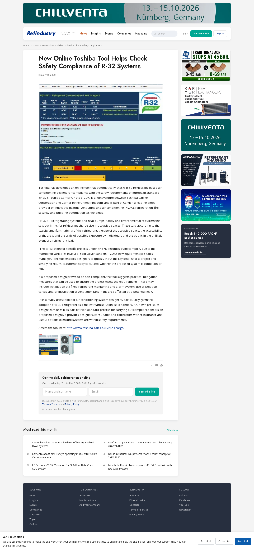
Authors (34, 524)
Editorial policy (137, 500)
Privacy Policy (72, 404)
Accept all (243, 541)
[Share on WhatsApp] (161, 365)
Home (26, 45)
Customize (224, 541)
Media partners (87, 500)
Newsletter (185, 509)
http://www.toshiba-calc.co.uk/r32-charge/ (95, 328)
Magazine (141, 34)
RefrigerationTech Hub (68, 33)
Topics (33, 519)
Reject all (206, 541)
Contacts (134, 504)
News (83, 34)
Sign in (220, 33)
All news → (172, 430)
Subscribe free (201, 33)
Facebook (184, 500)
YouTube (184, 504)
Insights (96, 34)
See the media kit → (195, 252)
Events (109, 34)
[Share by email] (156, 365)
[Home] (41, 33)
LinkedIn (183, 495)
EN (184, 33)
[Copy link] (151, 365)
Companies (124, 34)
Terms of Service (51, 404)
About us (134, 495)
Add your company (89, 504)
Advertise (84, 495)
